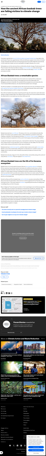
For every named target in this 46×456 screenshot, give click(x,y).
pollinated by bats (7, 174)
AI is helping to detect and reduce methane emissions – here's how (11, 355)
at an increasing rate (27, 67)
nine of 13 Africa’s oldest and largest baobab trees (24, 58)
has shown (22, 182)
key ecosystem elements (31, 166)
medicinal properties (15, 147)
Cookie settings (36, 453)
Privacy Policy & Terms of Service (23, 449)
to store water (40, 147)
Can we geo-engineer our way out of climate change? (15, 214)
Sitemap (23, 451)
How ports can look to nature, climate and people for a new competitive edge (33, 395)
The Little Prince (26, 156)
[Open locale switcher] (1, 452)
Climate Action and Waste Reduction (11, 6)
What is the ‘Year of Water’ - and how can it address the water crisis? (11, 395)
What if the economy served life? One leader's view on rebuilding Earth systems (11, 375)
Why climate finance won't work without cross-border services (33, 375)
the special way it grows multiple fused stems (12, 88)
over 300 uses (15, 133)
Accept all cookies (36, 447)
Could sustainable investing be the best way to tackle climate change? (19, 212)
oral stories (10, 156)
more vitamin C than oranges (31, 136)
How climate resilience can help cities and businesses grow (33, 355)
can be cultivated (24, 179)
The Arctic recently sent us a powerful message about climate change (19, 209)
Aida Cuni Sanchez (5, 55)
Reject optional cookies (36, 450)
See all (43, 338)
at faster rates (36, 69)
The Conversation (6, 21)
